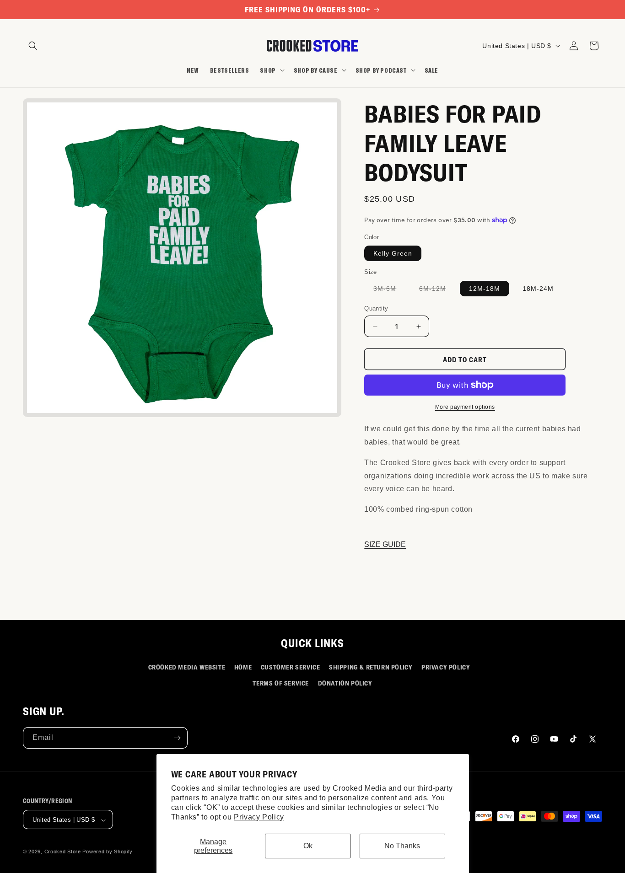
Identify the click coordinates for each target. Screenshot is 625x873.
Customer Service (290, 667)
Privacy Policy (259, 817)
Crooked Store (62, 852)
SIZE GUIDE (385, 544)
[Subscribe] (177, 738)
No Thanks (402, 846)
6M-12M (437, 290)
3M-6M (389, 290)
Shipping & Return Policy (370, 667)
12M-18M (484, 288)
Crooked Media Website (187, 667)
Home (243, 667)
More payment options (465, 407)
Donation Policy (345, 683)
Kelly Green (392, 253)
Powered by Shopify (107, 852)
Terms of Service (281, 683)
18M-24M (538, 288)
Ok (307, 846)
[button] (33, 46)
